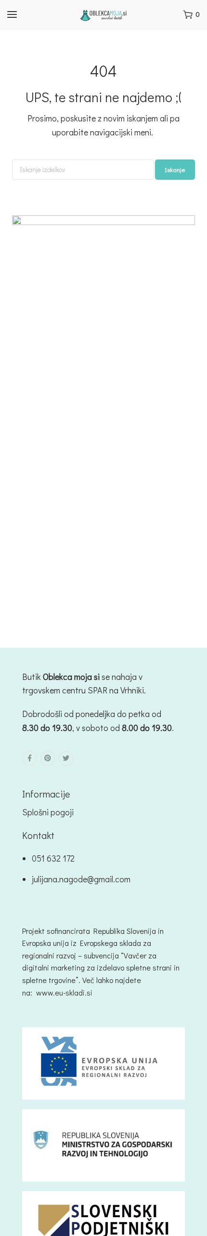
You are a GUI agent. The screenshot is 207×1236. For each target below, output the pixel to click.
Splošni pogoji (48, 812)
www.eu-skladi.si (64, 992)
